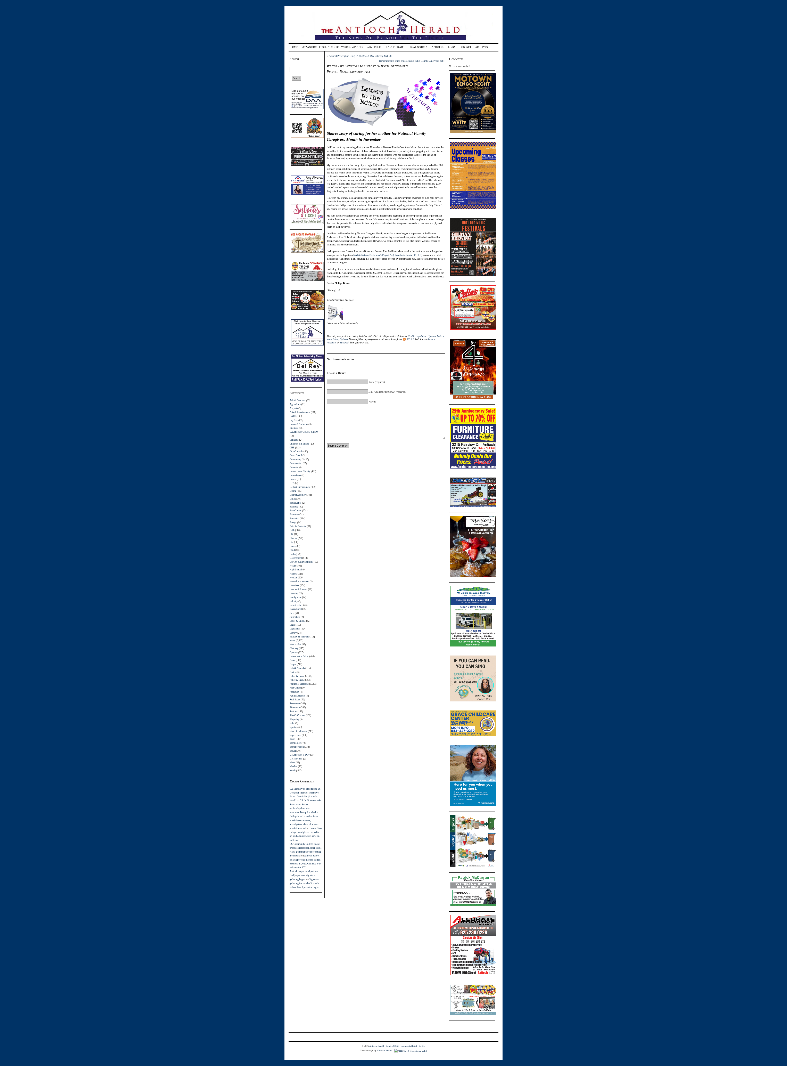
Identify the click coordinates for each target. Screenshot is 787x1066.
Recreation (295, 703)
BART (293, 416)
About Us (438, 47)
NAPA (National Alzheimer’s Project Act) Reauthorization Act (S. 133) (387, 255)
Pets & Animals (297, 668)
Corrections (295, 475)
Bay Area (294, 420)
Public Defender (297, 695)
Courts (293, 479)
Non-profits (295, 644)
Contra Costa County (300, 471)
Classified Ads (394, 47)
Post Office (295, 687)
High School (296, 569)
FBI (291, 534)
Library (293, 632)
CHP (292, 447)
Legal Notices (418, 47)
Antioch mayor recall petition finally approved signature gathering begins (304, 875)
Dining (293, 490)
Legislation (295, 628)
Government (296, 557)
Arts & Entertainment (300, 412)
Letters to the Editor (299, 656)
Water (292, 762)
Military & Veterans (299, 636)
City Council (296, 451)
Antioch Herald (376, 1046)
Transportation (297, 746)
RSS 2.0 (410, 339)
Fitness (293, 546)
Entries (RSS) (392, 1046)
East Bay (294, 506)
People (293, 664)
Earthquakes (295, 502)
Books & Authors (298, 424)
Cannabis (294, 439)
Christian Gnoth (384, 1050)
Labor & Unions (298, 620)
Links (452, 47)
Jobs (292, 613)
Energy (293, 522)
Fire (291, 542)
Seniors (293, 711)
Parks (292, 660)
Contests (294, 467)
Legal (292, 624)
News (292, 640)
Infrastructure (296, 605)
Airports (294, 408)
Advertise (374, 47)
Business (294, 427)
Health (293, 565)
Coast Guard (296, 455)
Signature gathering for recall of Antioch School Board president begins (304, 883)
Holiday (293, 577)
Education (294, 518)
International (296, 609)
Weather (293, 766)
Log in (422, 1046)
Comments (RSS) (409, 1046)
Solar (292, 723)
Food (292, 549)
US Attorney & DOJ (300, 754)
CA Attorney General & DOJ (304, 431)
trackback (344, 342)
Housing (294, 593)
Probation (294, 691)
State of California (298, 731)
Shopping (294, 719)
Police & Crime (297, 676)
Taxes (292, 739)
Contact (465, 47)
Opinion (294, 652)
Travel (293, 750)
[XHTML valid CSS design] (410, 1050)
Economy (294, 514)
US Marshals (296, 758)
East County (295, 510)
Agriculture (295, 404)
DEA (292, 483)
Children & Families (299, 443)
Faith (292, 530)
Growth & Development (301, 561)
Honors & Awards (298, 589)
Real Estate (295, 699)
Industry (294, 601)
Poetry (293, 672)
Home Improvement (299, 581)
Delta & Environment (300, 487)
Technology (295, 742)
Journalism (295, 617)
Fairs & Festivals (298, 526)
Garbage (294, 554)
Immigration (295, 597)
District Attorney (298, 494)
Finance (293, 538)
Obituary (294, 648)
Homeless (294, 585)
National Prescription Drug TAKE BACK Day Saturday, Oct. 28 (360, 56)
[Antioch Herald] (393, 42)
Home (294, 47)
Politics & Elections (299, 683)
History (293, 573)
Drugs (293, 498)
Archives (481, 47)
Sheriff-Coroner (297, 715)
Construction (296, 463)
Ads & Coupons (298, 400)
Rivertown (295, 707)
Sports (293, 727)
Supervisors (295, 735)
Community (295, 459)
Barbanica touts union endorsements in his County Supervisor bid (411, 60)
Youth (293, 770)
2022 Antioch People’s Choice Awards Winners (332, 47)
